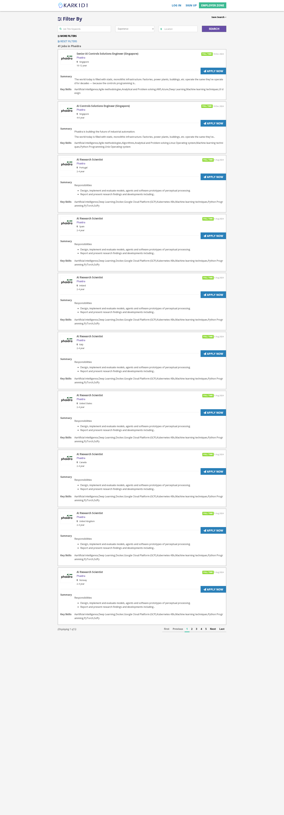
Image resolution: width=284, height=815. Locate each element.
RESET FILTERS (68, 41)
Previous (178, 629)
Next (213, 629)
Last (222, 629)
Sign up (191, 5)
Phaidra (81, 57)
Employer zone (212, 5)
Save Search (218, 17)
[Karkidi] (73, 5)
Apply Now (214, 71)
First (166, 629)
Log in (176, 5)
